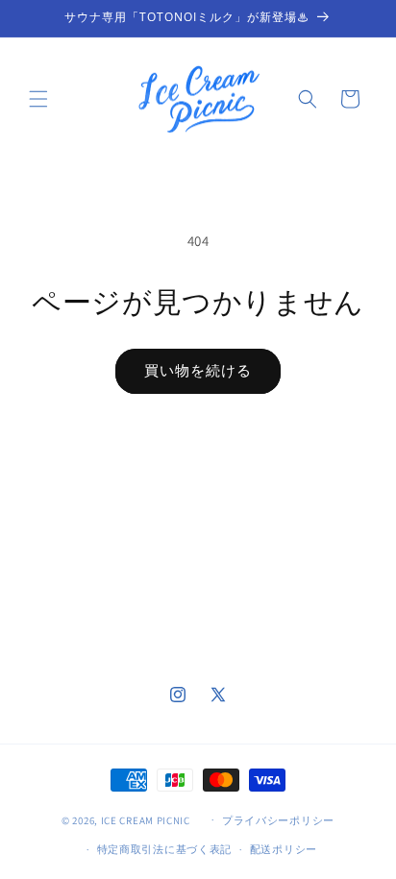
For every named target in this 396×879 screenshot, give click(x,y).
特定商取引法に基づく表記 (164, 849)
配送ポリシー (283, 849)
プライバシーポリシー (278, 820)
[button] (38, 99)
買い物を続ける (198, 370)
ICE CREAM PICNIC (145, 819)
